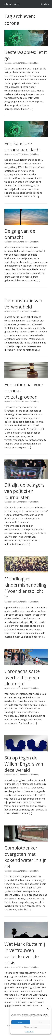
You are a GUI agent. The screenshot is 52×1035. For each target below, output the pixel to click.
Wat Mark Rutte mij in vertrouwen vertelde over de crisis (24, 953)
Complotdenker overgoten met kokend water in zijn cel (25, 857)
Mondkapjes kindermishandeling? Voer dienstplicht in (25, 588)
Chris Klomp (35, 63)
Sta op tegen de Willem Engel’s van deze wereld (23, 764)
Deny (40, 1022)
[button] (48, 1009)
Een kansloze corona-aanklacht (22, 146)
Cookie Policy (29, 1032)
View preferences (30, 1027)
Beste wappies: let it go (25, 55)
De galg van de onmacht (19, 234)
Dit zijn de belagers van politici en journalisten (24, 491)
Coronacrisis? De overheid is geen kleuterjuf (22, 677)
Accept (20, 1022)
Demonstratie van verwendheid (23, 303)
